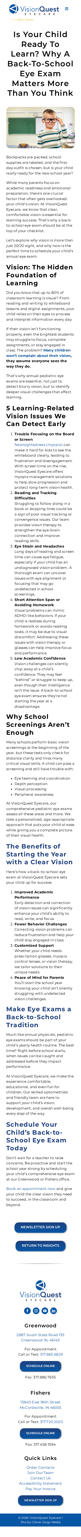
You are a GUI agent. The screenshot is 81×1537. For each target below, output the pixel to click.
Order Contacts (41, 1467)
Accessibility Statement (40, 1483)
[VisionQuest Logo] (34, 6)
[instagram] (36, 1310)
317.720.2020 (51, 1422)
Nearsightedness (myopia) (39, 445)
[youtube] (45, 1310)
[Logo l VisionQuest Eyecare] (40, 1282)
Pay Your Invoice (40, 1489)
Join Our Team (40, 1473)
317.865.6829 (51, 1354)
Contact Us (40, 1478)
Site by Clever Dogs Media (41, 1522)
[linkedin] (53, 1310)
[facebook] (27, 1310)
